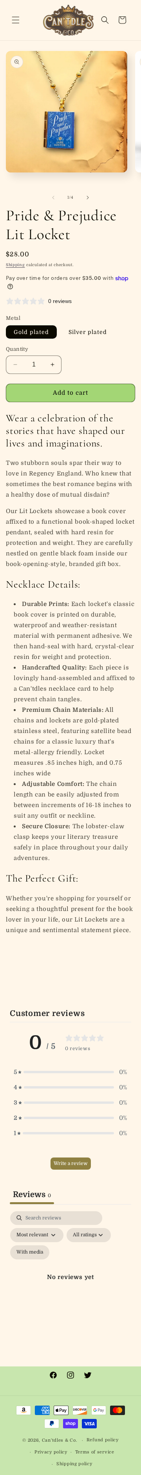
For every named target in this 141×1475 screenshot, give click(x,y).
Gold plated (31, 332)
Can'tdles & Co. (60, 1440)
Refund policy (103, 1439)
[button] (15, 20)
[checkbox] (29, 1252)
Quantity (17, 349)
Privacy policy (50, 1452)
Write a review (71, 1163)
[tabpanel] (70, 1287)
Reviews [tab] (32, 1194)
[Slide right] (87, 197)
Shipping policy (74, 1463)
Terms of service (94, 1452)
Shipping (15, 265)
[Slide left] (53, 197)
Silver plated (88, 332)
